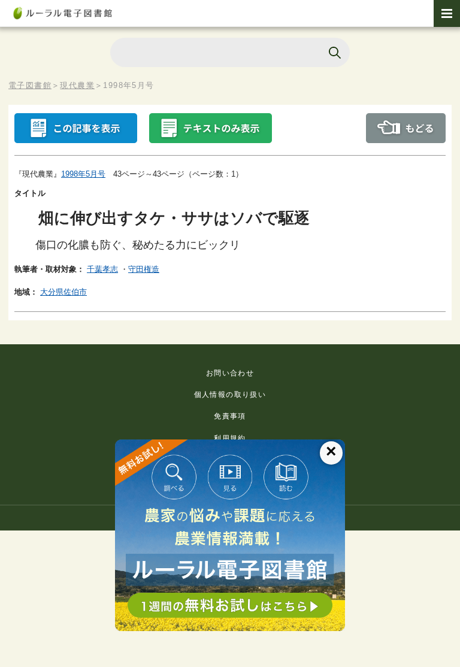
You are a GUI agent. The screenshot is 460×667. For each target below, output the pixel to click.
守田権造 (143, 269)
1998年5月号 (83, 173)
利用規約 (230, 438)
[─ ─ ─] (447, 13)
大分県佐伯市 (63, 291)
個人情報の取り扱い (230, 394)
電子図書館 (30, 85)
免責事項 (230, 416)
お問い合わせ (230, 373)
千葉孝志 (102, 269)
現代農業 (77, 85)
